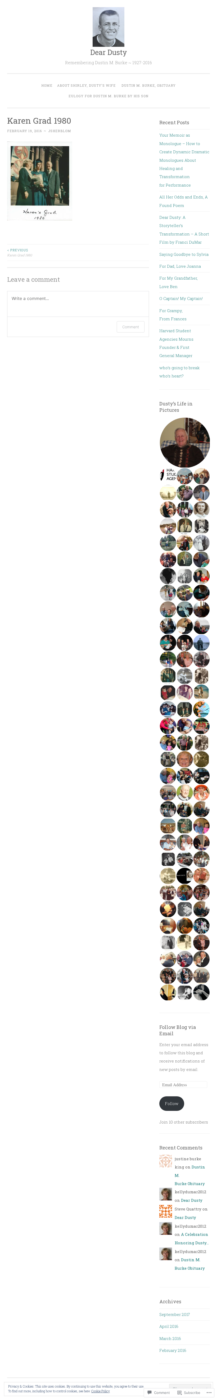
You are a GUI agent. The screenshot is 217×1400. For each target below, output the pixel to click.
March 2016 (170, 1338)
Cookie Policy (100, 1391)
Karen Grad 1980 (19, 252)
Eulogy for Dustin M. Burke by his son (108, 96)
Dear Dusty (108, 52)
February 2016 (172, 1350)
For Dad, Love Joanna (180, 266)
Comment (130, 327)
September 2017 (174, 1314)
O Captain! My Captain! (181, 298)
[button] (184, 442)
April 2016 (168, 1326)
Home (46, 85)
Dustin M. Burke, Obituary (148, 85)
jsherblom (59, 131)
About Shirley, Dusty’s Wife (86, 85)
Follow (171, 1103)
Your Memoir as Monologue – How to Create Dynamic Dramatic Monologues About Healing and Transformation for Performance (184, 159)
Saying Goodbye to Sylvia (184, 254)
